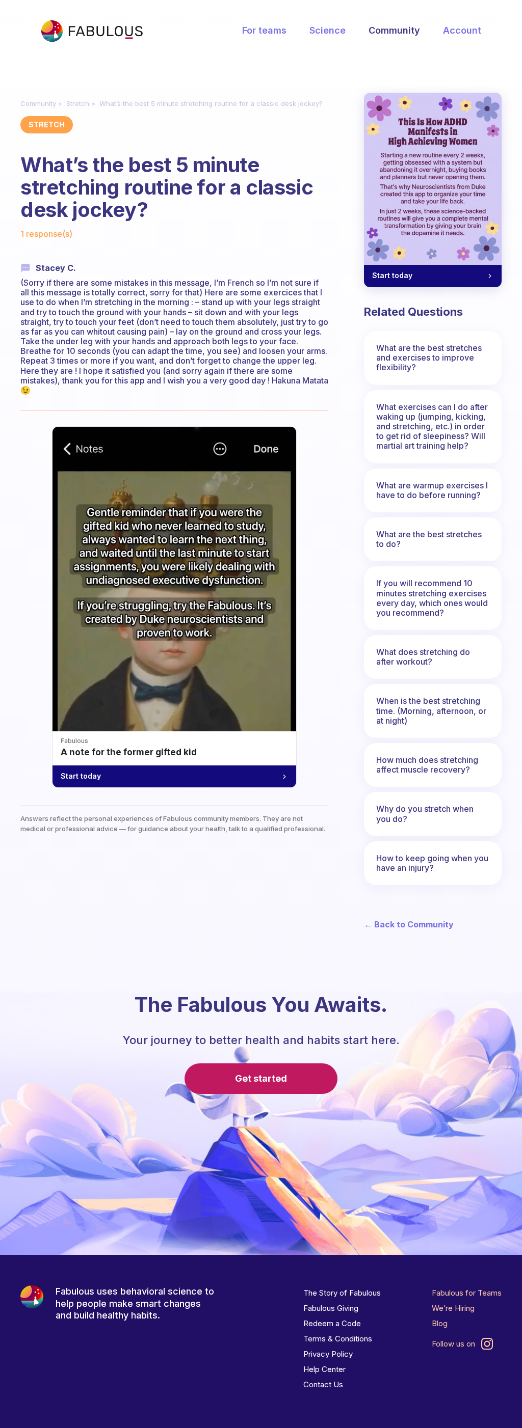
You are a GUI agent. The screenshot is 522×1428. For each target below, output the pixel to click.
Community (394, 30)
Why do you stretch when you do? (425, 813)
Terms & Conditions (337, 1338)
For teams (264, 30)
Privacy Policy (328, 1354)
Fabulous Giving (330, 1308)
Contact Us (323, 1384)
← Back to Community (409, 924)
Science (327, 30)
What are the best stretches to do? (429, 539)
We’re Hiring (453, 1308)
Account (462, 30)
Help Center (324, 1369)
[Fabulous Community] (92, 31)
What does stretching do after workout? (423, 657)
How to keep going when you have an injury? (432, 863)
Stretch (77, 103)
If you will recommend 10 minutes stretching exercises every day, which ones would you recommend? (432, 598)
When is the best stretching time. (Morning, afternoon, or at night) (431, 710)
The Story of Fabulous (342, 1293)
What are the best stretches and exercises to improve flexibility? (429, 357)
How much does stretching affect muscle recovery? (427, 765)
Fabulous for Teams (467, 1293)
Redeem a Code (332, 1323)
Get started (261, 1078)
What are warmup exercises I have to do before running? (432, 490)
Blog (440, 1323)
